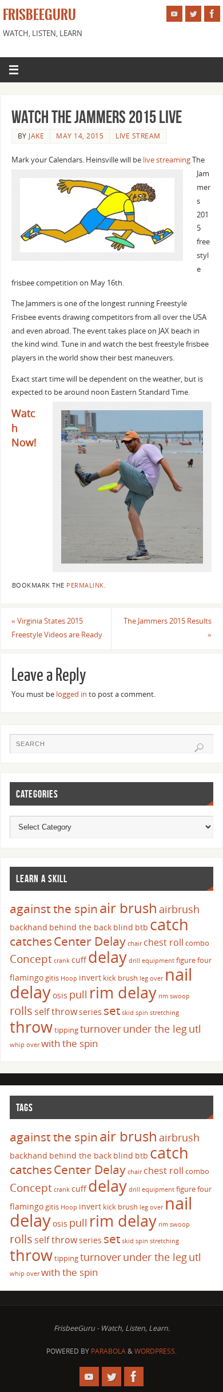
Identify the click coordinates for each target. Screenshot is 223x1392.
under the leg (155, 1029)
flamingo (26, 977)
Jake (36, 136)
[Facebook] (212, 14)
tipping (66, 1030)
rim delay (123, 992)
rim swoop (174, 996)
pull (78, 994)
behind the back (80, 927)
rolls (21, 1010)
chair (135, 943)
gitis (52, 978)
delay (107, 956)
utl (195, 1029)
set (111, 1010)
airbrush (179, 909)
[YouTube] (174, 14)
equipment (158, 961)
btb (141, 927)
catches (31, 941)
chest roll (164, 942)
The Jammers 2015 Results (168, 628)
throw (31, 1026)
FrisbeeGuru (39, 15)
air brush (128, 907)
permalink (85, 585)
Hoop (69, 978)
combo (197, 943)
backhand (28, 927)
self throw (55, 1011)
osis (60, 995)
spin (142, 1013)
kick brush (120, 978)
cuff (78, 959)
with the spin (69, 1043)
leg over (151, 978)
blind (123, 927)
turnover (100, 1029)
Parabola (108, 1351)
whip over (24, 1045)
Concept (31, 958)
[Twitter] (193, 14)
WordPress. (155, 1351)
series (90, 1011)
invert (90, 977)
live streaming (166, 160)
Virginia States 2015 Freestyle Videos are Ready (56, 628)
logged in (71, 694)
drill (134, 961)
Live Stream (138, 136)
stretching (164, 1013)
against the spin (54, 909)
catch (169, 924)
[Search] (199, 747)
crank (62, 961)
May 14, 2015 (79, 136)
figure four (194, 960)
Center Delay (90, 941)
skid (128, 1013)
